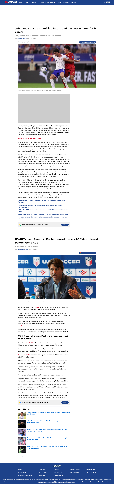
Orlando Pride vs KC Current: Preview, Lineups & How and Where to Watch (44, 214)
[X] (104, 2)
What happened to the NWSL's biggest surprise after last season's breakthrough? (41, 206)
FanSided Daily (90, 469)
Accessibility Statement (25, 475)
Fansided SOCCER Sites (69, 2)
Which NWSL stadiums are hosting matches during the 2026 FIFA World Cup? (43, 218)
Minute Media (10, 479)
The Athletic (30, 343)
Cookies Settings (59, 475)
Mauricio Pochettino (24, 355)
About (59, 2)
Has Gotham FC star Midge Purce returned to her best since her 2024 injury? (42, 201)
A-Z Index (42, 475)
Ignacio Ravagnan (23, 249)
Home (20, 457)
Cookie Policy (74, 472)
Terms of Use (58, 472)
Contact (56, 469)
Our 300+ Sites (75, 469)
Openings (42, 469)
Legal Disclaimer (91, 472)
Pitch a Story (22, 472)
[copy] (28, 42)
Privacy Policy (43, 472)
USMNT (42, 2)
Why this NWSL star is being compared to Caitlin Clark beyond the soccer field (43, 210)
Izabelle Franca (22, 38)
